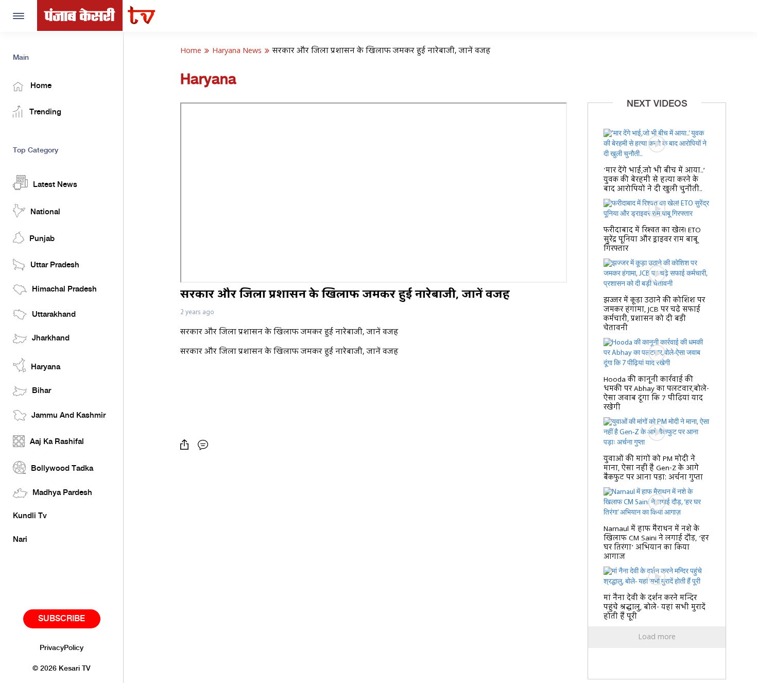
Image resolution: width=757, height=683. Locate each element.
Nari (20, 540)
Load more (657, 637)
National (45, 212)
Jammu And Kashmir (68, 416)
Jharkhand (51, 338)
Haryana (45, 367)
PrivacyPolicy (61, 648)
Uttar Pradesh (54, 265)
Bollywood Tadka (62, 469)
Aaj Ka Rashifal (57, 442)
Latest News (55, 185)
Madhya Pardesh (62, 493)
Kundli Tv (30, 516)
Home (39, 86)
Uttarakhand (54, 315)
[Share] (187, 445)
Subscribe (61, 618)
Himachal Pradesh (64, 289)
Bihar (41, 391)
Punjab (42, 239)
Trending (44, 112)
